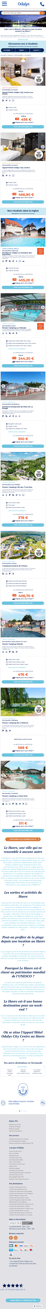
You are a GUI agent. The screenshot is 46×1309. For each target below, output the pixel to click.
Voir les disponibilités (23, 127)
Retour (39, 1306)
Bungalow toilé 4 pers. (15, 423)
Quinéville (10, 1073)
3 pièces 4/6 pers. (13, 270)
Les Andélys (37, 1070)
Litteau (10, 1071)
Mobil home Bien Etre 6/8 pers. (17, 583)
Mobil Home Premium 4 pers (17, 816)
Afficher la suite (23, 39)
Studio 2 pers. (12, 107)
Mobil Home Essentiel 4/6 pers (17, 581)
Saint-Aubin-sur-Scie (23, 1073)
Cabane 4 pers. (12, 426)
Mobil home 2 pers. (14, 659)
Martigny (23, 1071)
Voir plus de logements (17, 349)
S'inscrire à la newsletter (23, 1300)
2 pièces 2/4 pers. (13, 268)
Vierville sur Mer (37, 1073)
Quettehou (37, 1071)
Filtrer (7, 50)
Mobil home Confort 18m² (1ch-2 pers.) (19, 341)
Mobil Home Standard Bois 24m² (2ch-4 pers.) (22, 343)
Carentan (23, 1070)
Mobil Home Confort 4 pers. (16, 507)
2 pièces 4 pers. (13, 110)
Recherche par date (12, 13)
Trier (21, 50)
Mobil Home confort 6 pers (23, 739)
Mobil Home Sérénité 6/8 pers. (17, 586)
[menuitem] (23, 1124)
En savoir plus (14, 1258)
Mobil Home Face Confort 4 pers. (18, 664)
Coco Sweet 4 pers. (14, 502)
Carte (36, 50)
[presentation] (3, 71)
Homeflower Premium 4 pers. (17, 813)
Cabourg (9, 1070)
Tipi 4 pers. (11, 505)
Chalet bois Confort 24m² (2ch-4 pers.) (19, 345)
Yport (9, 1075)
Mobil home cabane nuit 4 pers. (17, 428)
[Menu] (4, 4)
